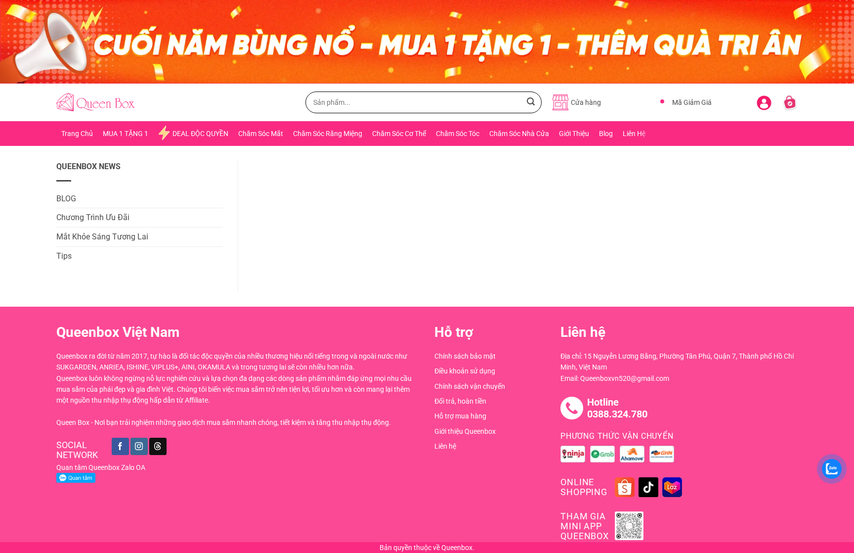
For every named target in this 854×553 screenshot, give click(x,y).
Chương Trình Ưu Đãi (92, 217)
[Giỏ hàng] (790, 102)
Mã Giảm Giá (692, 102)
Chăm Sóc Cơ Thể (399, 134)
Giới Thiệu (574, 134)
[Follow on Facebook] (120, 446)
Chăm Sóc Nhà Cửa (519, 134)
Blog (606, 134)
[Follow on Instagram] (139, 446)
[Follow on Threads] (158, 446)
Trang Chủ (77, 134)
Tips (64, 256)
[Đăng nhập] (764, 101)
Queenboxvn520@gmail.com (624, 378)
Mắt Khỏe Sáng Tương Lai (102, 236)
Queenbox (456, 548)
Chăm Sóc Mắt (260, 134)
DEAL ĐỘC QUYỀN (200, 134)
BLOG (66, 198)
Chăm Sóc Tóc (457, 134)
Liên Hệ (634, 134)
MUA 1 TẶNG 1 (125, 134)
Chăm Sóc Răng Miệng (327, 134)
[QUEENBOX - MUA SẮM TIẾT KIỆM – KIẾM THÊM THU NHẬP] (95, 102)
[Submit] (530, 102)
